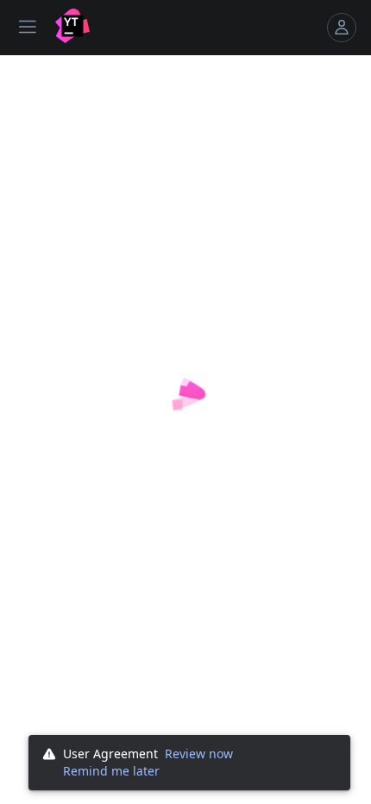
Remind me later (111, 771)
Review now (199, 753)
